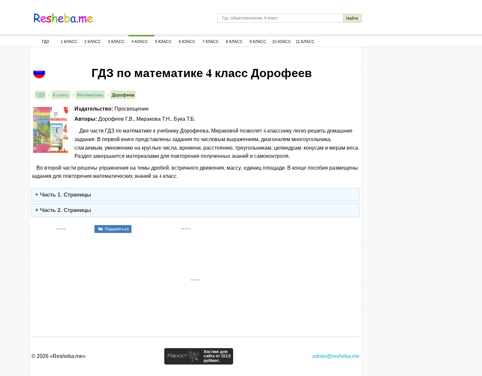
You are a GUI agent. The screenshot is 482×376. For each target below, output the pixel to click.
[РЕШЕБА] (63, 18)
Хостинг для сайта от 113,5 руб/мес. (217, 356)
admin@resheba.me (335, 356)
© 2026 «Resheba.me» (58, 356)
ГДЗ (45, 41)
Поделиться (117, 228)
